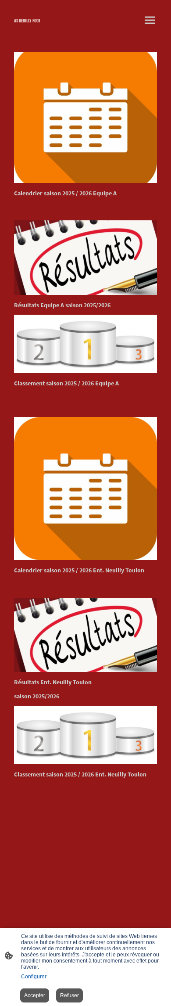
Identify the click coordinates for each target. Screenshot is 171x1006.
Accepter (34, 995)
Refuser (69, 995)
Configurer (33, 977)
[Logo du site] (46, 27)
